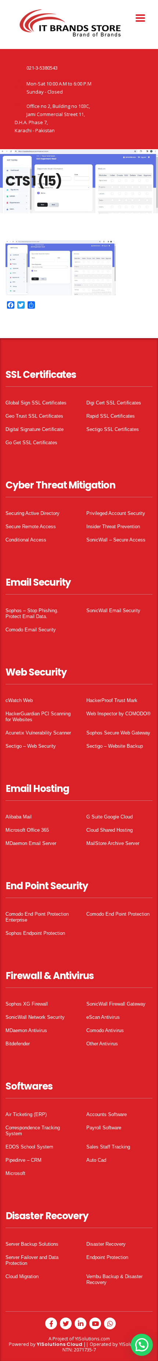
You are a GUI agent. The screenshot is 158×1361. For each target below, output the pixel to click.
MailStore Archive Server (112, 843)
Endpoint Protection (107, 1257)
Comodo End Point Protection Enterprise (37, 917)
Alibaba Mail (19, 817)
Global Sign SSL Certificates (36, 403)
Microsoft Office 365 (27, 830)
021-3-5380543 (42, 67)
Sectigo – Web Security (31, 746)
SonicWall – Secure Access (116, 540)
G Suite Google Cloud (109, 817)
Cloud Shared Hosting (109, 830)
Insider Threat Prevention (113, 526)
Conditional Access (26, 540)
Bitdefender (18, 1043)
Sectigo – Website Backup (114, 746)
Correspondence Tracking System (33, 1130)
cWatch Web (19, 700)
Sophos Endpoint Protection (35, 933)
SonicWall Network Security (35, 1017)
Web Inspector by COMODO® (118, 713)
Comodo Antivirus (105, 1030)
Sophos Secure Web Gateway (118, 733)
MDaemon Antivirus (26, 1030)
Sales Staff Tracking (108, 1147)
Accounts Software (106, 1114)
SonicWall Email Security (113, 610)
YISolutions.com (92, 1338)
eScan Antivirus (103, 1017)
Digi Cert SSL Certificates (113, 403)
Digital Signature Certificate (35, 429)
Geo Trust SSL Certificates (34, 416)
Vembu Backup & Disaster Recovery (114, 1279)
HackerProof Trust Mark (111, 700)
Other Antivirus (102, 1043)
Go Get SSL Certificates (31, 442)
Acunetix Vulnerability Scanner (38, 733)
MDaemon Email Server (31, 843)
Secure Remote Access (31, 526)
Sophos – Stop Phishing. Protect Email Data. (32, 613)
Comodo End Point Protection (118, 914)
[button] (142, 1345)
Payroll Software (103, 1127)
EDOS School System (29, 1147)
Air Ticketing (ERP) (26, 1114)
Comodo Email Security (31, 629)
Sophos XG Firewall (27, 1004)
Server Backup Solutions (32, 1244)
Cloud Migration (22, 1276)
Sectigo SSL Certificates (112, 429)
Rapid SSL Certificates (110, 416)
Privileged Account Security (115, 513)
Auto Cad (96, 1160)
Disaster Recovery (106, 1244)
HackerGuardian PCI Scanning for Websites (38, 716)
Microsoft (15, 1173)
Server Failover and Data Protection (32, 1260)
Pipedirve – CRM (24, 1160)
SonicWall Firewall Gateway (116, 1004)
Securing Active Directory (33, 513)
